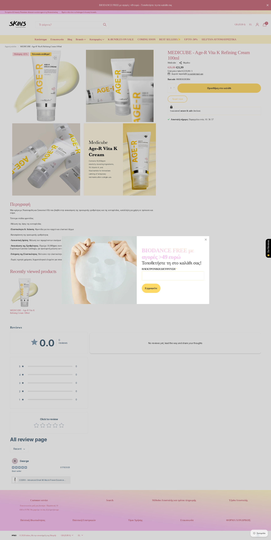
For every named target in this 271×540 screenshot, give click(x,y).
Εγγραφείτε (151, 288)
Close (205, 239)
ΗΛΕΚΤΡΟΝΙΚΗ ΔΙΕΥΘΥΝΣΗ (159, 269)
